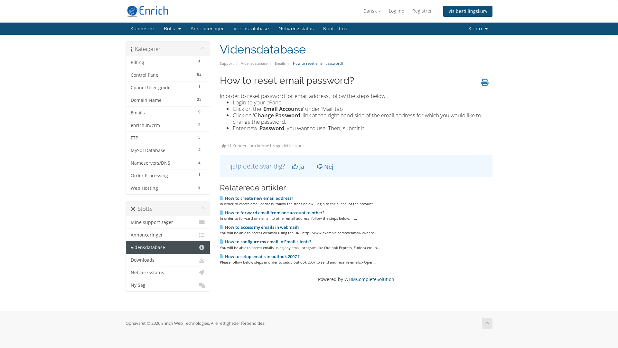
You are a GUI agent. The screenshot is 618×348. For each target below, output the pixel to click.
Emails (280, 63)
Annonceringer (207, 29)
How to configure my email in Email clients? (267, 242)
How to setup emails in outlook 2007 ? (262, 256)
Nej (328, 166)
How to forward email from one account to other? (274, 213)
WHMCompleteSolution (369, 279)
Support (227, 63)
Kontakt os (335, 29)
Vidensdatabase (251, 29)
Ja (301, 166)
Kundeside (142, 29)
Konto (476, 29)
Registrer (422, 11)
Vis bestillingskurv (467, 11)
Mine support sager (152, 222)
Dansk (370, 11)
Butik (171, 29)
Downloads (142, 260)
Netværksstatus (296, 29)
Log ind (397, 11)
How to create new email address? (258, 198)
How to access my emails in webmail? (261, 227)
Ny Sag (138, 285)
